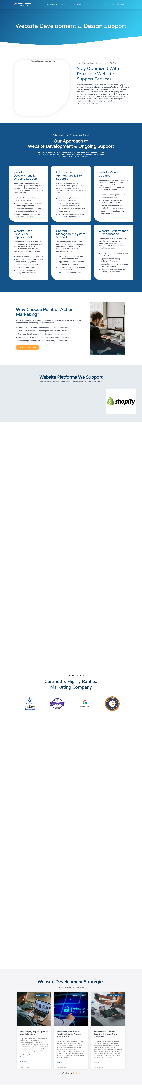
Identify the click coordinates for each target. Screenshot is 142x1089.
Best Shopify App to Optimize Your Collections (34, 1032)
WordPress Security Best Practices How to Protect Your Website (69, 1034)
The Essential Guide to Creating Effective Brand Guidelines (105, 1034)
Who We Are (50, 4)
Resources (91, 4)
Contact (104, 4)
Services (64, 4)
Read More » (24, 1061)
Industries (77, 4)
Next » (77, 1073)
